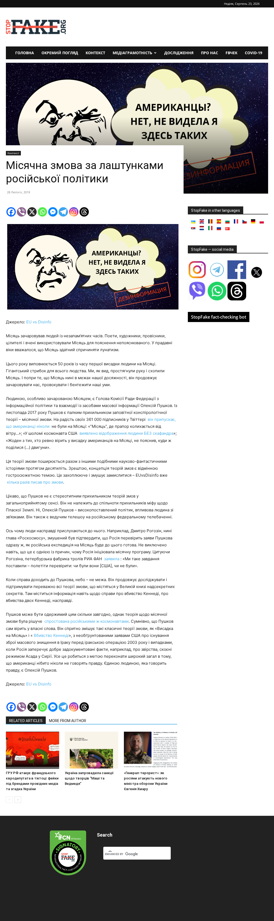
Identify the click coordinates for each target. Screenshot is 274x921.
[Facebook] (11, 212)
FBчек (231, 52)
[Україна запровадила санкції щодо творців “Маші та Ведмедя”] (91, 750)
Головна (24, 52)
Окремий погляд (59, 52)
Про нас (209, 52)
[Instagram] (73, 212)
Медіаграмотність (132, 52)
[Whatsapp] (42, 212)
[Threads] (84, 212)
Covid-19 (253, 52)
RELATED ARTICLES (26, 721)
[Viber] (21, 212)
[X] (32, 212)
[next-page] (17, 799)
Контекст (95, 52)
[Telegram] (63, 212)
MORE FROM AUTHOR (67, 721)
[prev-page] (9, 799)
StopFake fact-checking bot (218, 317)
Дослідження (178, 52)
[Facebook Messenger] (53, 212)
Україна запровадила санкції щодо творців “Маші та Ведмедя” (89, 778)
